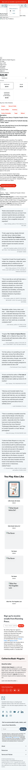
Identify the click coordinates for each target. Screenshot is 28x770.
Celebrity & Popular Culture (17, 193)
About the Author (5, 194)
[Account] (22, 5)
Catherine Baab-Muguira (8, 60)
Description (3, 115)
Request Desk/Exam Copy (8, 185)
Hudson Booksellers (6, 113)
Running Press (4, 69)
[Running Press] (20, 10)
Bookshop (14, 109)
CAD (13, 13)
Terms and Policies (7, 754)
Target (15, 113)
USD (13, 11)
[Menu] (3, 5)
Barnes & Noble (12, 106)
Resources (5, 750)
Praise (1, 206)
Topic (6, 193)
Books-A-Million (5, 109)
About (3, 746)
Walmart (23, 113)
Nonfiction (3, 190)
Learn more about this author (9, 680)
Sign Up (21, 625)
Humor (2, 193)
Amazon (3, 106)
